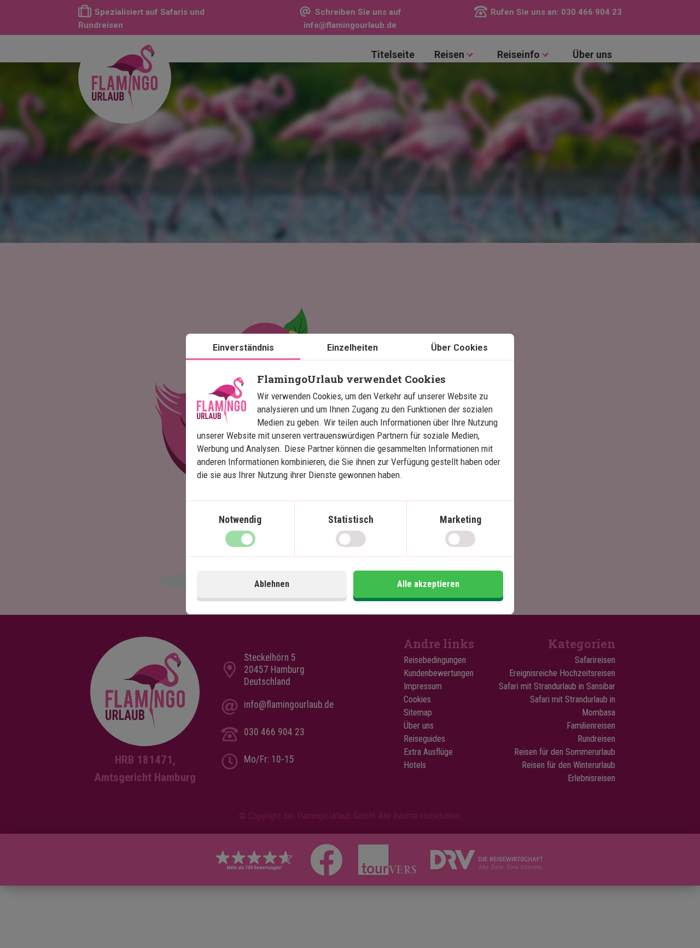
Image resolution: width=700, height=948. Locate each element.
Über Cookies (459, 347)
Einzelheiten (352, 347)
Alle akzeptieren (428, 584)
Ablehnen (271, 584)
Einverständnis (243, 347)
